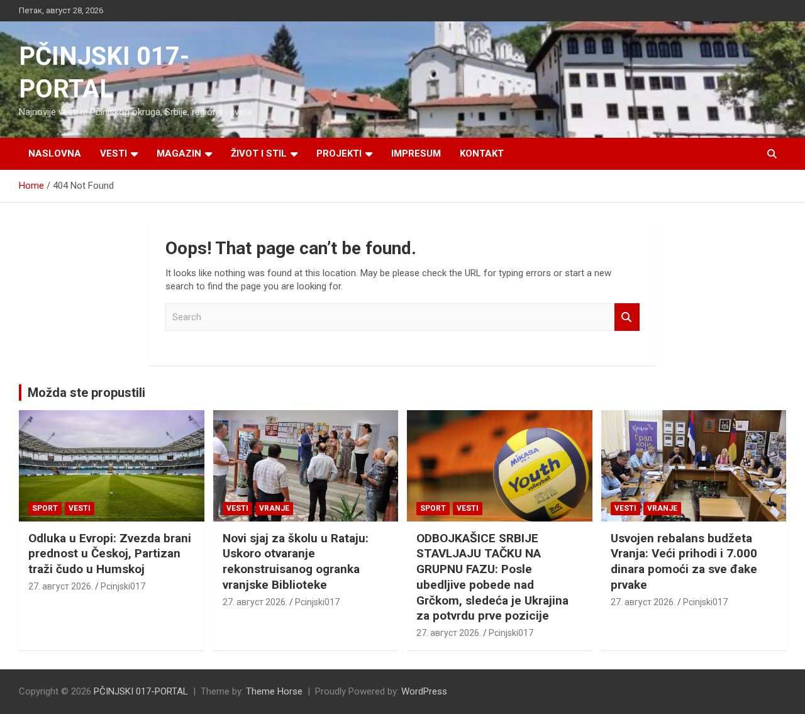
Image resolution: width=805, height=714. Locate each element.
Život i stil (259, 153)
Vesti (113, 153)
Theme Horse (274, 691)
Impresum (416, 153)
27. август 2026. (60, 586)
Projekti (339, 153)
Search (627, 317)
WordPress (424, 691)
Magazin (179, 153)
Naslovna (54, 153)
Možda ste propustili (86, 392)
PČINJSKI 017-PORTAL (141, 691)
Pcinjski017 (123, 586)
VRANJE (274, 508)
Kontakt (482, 153)
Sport (45, 508)
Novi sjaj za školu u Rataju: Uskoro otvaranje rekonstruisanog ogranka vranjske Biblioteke (296, 561)
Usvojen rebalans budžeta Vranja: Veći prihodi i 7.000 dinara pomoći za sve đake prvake (684, 561)
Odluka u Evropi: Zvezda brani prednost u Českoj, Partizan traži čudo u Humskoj (109, 553)
